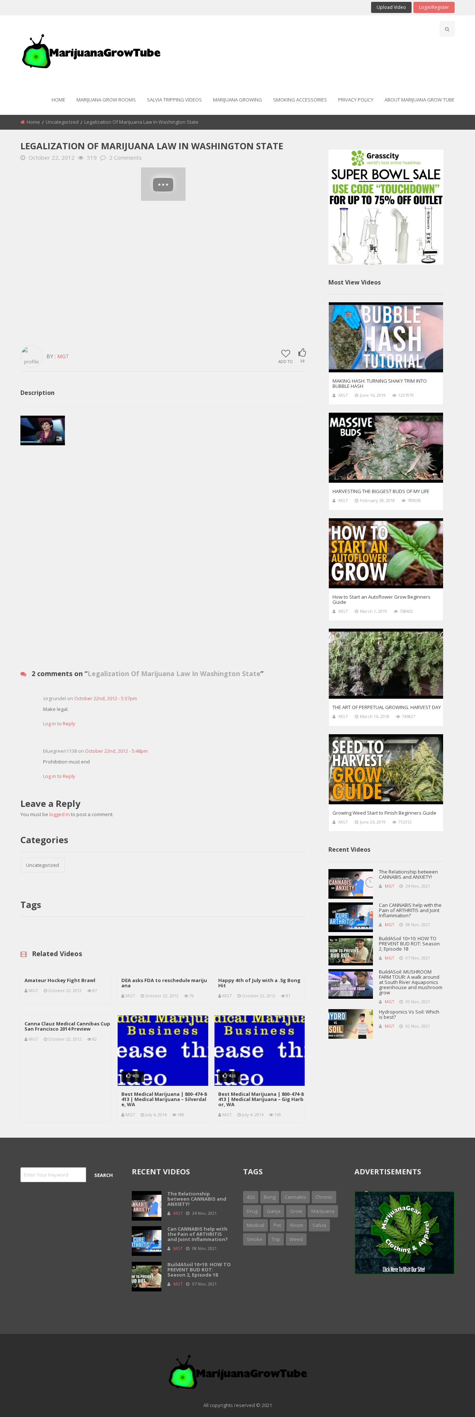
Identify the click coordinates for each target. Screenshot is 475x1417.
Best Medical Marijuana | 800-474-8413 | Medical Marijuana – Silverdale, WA (164, 1099)
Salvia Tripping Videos (174, 99)
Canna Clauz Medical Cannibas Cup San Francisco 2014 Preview (67, 1026)
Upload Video (391, 7)
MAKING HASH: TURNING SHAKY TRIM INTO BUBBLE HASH (379, 383)
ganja (274, 1211)
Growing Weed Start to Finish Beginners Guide (384, 812)
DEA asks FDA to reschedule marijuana (164, 983)
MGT (63, 356)
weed (296, 1239)
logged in (59, 814)
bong (269, 1197)
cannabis (295, 1197)
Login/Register (434, 7)
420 (251, 1197)
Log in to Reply (59, 723)
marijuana (322, 1211)
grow (296, 1211)
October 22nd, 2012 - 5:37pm (105, 698)
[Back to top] (451, 1400)
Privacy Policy (355, 99)
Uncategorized (62, 122)
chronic (323, 1197)
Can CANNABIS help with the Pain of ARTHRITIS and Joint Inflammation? (410, 910)
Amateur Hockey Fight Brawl (59, 980)
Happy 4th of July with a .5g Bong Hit (259, 983)
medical (255, 1225)
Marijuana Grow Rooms (106, 99)
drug (252, 1211)
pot (277, 1225)
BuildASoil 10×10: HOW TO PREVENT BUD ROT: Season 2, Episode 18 (409, 943)
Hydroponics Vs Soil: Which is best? (409, 1014)
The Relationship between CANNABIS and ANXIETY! (408, 874)
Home (58, 99)
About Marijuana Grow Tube (419, 99)
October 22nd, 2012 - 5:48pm (116, 751)
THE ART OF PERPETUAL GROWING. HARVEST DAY (386, 707)
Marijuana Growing (237, 99)
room (296, 1225)
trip (276, 1239)
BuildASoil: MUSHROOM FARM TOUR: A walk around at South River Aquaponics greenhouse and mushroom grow (410, 982)
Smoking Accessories (300, 99)
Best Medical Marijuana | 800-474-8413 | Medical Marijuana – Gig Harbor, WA (261, 1099)
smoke (254, 1239)
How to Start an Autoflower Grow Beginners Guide (381, 599)
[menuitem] (58, 100)
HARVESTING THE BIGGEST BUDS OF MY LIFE (380, 491)
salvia (319, 1225)
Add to (285, 361)
